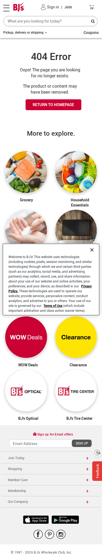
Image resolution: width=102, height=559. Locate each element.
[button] (43, 7)
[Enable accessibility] (97, 452)
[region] (50, 279)
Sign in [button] (53, 6)
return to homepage (53, 104)
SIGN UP (82, 443)
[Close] (92, 250)
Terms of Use (53, 305)
